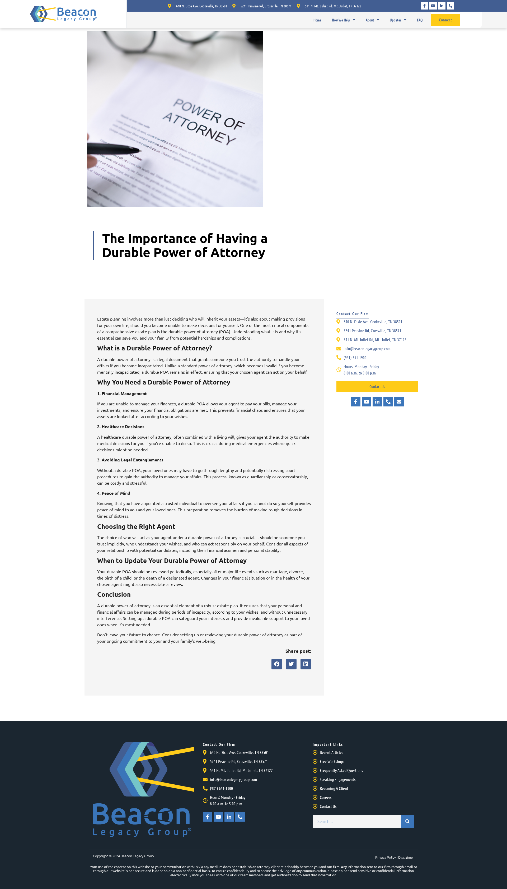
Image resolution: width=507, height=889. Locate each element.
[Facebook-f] (424, 6)
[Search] (407, 821)
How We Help (341, 19)
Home (317, 19)
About (370, 19)
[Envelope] (399, 401)
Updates (395, 19)
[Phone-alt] (450, 6)
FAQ (419, 19)
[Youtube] (433, 6)
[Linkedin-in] (441, 6)
